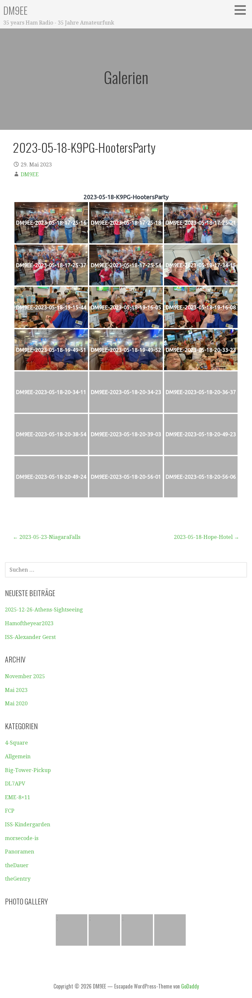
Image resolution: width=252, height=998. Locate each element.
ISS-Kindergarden (27, 824)
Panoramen (19, 852)
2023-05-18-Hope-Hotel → (206, 537)
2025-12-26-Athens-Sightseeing (44, 610)
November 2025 (25, 676)
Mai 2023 (16, 690)
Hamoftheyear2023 (29, 623)
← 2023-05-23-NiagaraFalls (46, 537)
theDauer (17, 865)
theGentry (18, 879)
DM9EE (15, 10)
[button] (242, 9)
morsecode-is (21, 838)
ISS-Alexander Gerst (30, 637)
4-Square (16, 743)
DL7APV (15, 784)
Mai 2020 (16, 703)
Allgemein (18, 756)
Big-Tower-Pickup (28, 770)
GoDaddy (190, 986)
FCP (9, 811)
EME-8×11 (17, 797)
